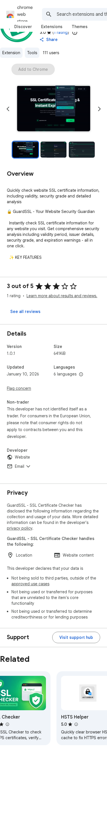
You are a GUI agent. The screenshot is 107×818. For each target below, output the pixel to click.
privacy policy (19, 528)
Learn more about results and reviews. (62, 295)
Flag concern (19, 388)
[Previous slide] (8, 109)
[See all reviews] (25, 311)
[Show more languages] (81, 374)
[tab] (23, 26)
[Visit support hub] (76, 637)
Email (19, 466)
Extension (11, 52)
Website (22, 457)
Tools (32, 52)
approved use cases (30, 583)
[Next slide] (99, 109)
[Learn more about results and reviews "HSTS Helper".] (76, 724)
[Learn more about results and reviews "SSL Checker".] (7, 724)
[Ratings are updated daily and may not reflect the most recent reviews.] (74, 32)
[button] (53, 109)
